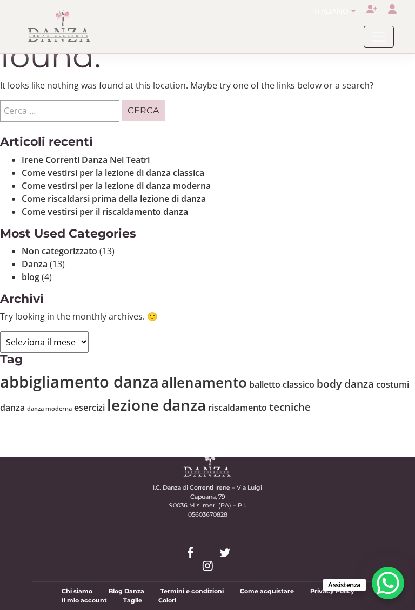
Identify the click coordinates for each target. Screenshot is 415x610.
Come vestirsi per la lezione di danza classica (113, 173)
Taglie (132, 600)
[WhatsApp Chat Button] (388, 583)
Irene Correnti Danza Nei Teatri (86, 160)
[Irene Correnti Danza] (59, 25)
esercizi (89, 408)
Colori (167, 600)
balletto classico (281, 384)
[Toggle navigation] (379, 37)
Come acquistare (267, 591)
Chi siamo (77, 591)
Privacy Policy (332, 591)
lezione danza (156, 405)
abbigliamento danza (79, 381)
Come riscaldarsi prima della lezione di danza (114, 199)
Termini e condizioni (192, 591)
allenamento (204, 382)
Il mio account (84, 600)
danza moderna (49, 408)
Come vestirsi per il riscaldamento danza (105, 212)
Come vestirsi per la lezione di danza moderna (116, 186)
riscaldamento (237, 408)
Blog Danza (126, 591)
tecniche (290, 406)
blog (30, 277)
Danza (35, 264)
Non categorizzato (59, 251)
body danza (345, 383)
